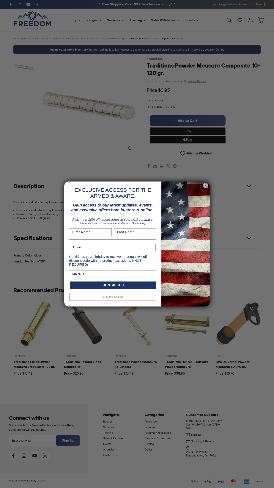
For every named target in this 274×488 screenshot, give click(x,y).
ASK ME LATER (112, 296)
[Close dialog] (205, 185)
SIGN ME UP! (113, 285)
